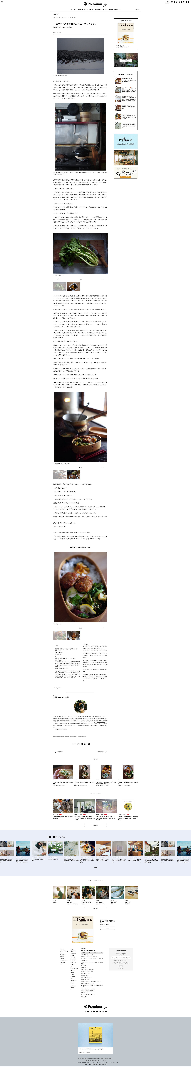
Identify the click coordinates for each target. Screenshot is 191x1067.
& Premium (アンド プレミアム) (95, 4)
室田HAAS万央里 (82, 736)
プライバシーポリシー (125, 962)
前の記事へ (60, 751)
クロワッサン (88, 1062)
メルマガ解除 (121, 968)
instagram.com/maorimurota (61, 729)
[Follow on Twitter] (174, 2)
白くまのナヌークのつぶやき (88, 989)
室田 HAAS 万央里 (61, 696)
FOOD (86, 9)
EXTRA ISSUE (72, 983)
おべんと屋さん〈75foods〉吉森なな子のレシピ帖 (92, 986)
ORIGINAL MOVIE (73, 986)
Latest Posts (95, 794)
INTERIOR (97, 9)
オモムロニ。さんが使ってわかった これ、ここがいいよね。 (92, 959)
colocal (111, 1062)
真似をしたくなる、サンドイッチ (89, 956)
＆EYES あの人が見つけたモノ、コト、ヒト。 (92, 953)
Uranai (73, 976)
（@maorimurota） (101, 722)
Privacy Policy (98, 1064)
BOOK (72, 974)
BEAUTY (104, 9)
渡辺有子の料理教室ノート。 (88, 983)
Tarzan (107, 1062)
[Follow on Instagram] (172, 2)
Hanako (96, 1062)
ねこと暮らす (84, 992)
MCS (117, 1062)
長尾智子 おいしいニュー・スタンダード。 (91, 981)
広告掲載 (62, 958)
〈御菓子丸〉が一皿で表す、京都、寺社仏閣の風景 (92, 963)
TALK (72, 978)
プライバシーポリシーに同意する (121, 960)
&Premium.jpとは (64, 952)
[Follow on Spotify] (184, 2)
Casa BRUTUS (83, 1062)
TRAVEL (91, 9)
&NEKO (116, 9)
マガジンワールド (87, 1064)
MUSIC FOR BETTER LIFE (88, 994)
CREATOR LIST (168, 3)
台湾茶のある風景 (85, 973)
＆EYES (64, 15)
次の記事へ (101, 751)
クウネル (100, 1062)
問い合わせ (62, 955)
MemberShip (64, 960)
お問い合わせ (104, 1064)
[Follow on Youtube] (179, 2)
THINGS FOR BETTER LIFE (88, 951)
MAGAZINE (74, 980)
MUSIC (72, 970)
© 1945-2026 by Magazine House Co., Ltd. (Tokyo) (95, 1060)
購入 (108, 928)
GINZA (93, 1062)
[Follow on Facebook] (188, 2)
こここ (114, 1062)
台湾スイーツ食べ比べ (86, 977)
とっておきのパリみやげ (87, 971)
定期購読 (62, 956)
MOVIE (72, 972)
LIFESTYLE (73, 9)
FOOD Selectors (95, 880)
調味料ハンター (84, 967)
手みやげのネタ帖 (85, 979)
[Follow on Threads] (177, 2)
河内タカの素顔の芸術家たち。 (88, 990)
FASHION (80, 9)
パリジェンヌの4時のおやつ (87, 969)
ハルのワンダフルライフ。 (87, 954)
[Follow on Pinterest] (186, 2)
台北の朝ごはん (84, 975)
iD (120, 9)
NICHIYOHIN (74, 968)
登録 (121, 966)
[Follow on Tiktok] (181, 2)
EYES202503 (74, 736)
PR (71, 989)
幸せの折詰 (83, 966)
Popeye (104, 1062)
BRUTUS (78, 1062)
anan (74, 1062)
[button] (58, 279)
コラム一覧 (83, 996)
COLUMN (110, 9)
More (95, 825)
